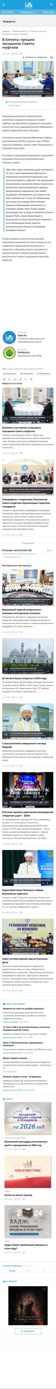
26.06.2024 (8, 1199)
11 (44, 420)
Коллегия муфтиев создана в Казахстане (23, 104)
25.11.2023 (8, 1252)
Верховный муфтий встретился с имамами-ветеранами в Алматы (22, 611)
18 (49, 602)
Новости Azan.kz (19, 31)
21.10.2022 (6, 535)
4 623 (15, 632)
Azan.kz (22, 335)
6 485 (15, 990)
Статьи (9, 1099)
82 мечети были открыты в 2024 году (24, 678)
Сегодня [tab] (12, 1271)
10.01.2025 (6, 54)
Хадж (6, 1241)
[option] (28, 1306)
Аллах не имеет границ (18, 1195)
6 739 (15, 766)
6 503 (15, 844)
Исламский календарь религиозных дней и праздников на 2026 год (25, 1143)
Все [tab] (43, 1271)
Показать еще (28, 543)
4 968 (15, 54)
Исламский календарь (15, 1138)
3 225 (15, 453)
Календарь (48, 12)
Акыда (7, 1191)
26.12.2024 (6, 912)
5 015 (15, 535)
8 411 (15, 697)
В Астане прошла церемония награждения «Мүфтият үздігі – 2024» (27, 814)
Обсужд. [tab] (29, 1266)
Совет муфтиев (15, 369)
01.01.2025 (6, 766)
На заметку (11, 1281)
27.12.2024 (6, 844)
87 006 (18, 1149)
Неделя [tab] (28, 1271)
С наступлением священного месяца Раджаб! (24, 745)
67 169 (18, 1252)
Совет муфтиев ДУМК (33, 369)
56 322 (18, 1199)
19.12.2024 (6, 990)
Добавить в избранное (36, 57)
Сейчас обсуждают (15, 1004)
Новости (6, 31)
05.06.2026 (6, 453)
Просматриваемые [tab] (12, 1266)
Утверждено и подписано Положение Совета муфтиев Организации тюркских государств (26, 503)
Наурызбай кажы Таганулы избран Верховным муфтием (22, 892)
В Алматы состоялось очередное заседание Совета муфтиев (21, 429)
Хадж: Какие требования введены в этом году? (25, 1247)
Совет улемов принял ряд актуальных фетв (25, 961)
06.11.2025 (8, 1149)
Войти (50, 550)
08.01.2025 (6, 697)
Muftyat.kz (24, 352)
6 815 (15, 912)
